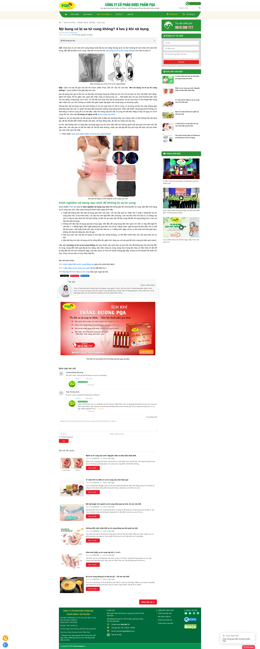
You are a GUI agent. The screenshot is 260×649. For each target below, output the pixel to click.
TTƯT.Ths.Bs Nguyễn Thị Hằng (82, 35)
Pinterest (75, 276)
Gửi (64, 441)
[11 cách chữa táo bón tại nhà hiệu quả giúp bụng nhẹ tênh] (168, 79)
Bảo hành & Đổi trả (164, 616)
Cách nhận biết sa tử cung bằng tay (78, 264)
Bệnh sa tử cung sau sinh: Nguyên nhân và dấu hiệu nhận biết (111, 456)
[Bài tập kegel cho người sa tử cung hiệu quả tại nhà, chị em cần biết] (72, 512)
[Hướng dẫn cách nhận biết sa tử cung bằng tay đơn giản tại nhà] (72, 536)
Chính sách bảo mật (164, 613)
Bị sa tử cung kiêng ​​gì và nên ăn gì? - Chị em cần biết (107, 577)
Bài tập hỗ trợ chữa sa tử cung (76, 272)
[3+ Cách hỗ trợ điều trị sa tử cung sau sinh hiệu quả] (72, 488)
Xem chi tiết (92, 468)
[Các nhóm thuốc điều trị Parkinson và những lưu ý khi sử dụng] (168, 138)
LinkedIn (85, 276)
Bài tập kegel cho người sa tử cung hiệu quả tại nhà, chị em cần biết (113, 504)
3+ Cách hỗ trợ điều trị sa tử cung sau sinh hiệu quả (107, 480)
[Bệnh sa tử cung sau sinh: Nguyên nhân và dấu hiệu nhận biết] (72, 464)
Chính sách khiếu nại (165, 620)
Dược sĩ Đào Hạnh (71, 32)
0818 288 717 (184, 27)
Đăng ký (181, 62)
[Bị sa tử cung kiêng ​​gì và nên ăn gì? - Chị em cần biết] (72, 585)
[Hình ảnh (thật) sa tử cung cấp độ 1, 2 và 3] (72, 561)
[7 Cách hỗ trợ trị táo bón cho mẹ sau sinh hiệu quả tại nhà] (168, 127)
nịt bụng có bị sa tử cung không (120, 51)
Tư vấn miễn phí (183, 23)
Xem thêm (101, 409)
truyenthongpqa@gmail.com (125, 631)
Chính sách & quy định (165, 623)
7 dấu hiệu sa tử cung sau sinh (76, 268)
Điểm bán (174, 14)
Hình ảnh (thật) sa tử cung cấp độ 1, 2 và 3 (103, 552)
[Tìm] (199, 8)
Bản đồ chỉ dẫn (116, 634)
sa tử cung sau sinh (106, 114)
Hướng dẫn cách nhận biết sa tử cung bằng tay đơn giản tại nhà (112, 528)
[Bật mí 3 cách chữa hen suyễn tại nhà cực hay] (168, 115)
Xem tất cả (146, 602)
